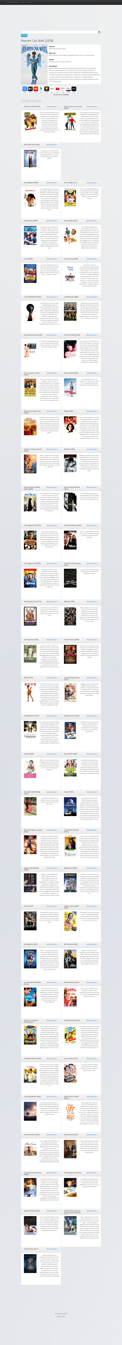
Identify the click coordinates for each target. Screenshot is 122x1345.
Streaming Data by (57, 94)
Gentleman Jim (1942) (71, 716)
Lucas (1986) (28, 259)
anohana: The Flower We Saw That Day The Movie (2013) (72, 1212)
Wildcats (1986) (69, 601)
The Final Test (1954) (31, 640)
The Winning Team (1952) (72, 1173)
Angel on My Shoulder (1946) (31, 869)
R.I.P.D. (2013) (28, 906)
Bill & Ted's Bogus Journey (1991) (33, 831)
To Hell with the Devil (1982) (71, 831)
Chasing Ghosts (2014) (31, 716)
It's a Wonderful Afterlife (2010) (32, 983)
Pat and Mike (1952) (71, 221)
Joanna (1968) (29, 754)
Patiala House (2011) (71, 1135)
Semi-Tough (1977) (70, 183)
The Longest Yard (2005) (32, 563)
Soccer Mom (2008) (70, 754)
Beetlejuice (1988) (70, 868)
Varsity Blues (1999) (31, 221)
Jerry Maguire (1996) (31, 183)
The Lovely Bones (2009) (32, 1096)
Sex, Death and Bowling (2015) (32, 793)
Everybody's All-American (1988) (32, 1174)
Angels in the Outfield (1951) (71, 907)
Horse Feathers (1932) (71, 982)
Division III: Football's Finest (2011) (31, 1021)
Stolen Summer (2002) (32, 1135)
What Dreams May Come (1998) (32, 412)
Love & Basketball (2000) (32, 297)
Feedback (30, 2)
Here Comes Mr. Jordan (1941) (32, 374)
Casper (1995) (69, 792)
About (22, 2)
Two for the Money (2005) (72, 525)
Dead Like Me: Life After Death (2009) (32, 488)
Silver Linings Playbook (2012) (72, 488)
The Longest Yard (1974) (32, 525)
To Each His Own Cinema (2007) (72, 564)
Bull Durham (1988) (70, 944)
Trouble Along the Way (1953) (71, 678)
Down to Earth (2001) (71, 373)
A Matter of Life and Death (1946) (33, 450)
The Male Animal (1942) (72, 1020)
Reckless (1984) (69, 449)
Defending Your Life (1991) (33, 335)
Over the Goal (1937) (71, 1058)
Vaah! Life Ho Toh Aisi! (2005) (71, 1097)
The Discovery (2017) (31, 1249)
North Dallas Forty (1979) (32, 601)
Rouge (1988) (68, 411)
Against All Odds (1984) (32, 1211)
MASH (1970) (28, 678)
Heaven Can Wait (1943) (32, 106)
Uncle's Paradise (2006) (72, 335)
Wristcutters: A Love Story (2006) (73, 107)
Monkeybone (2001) (31, 944)
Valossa (58, 1313)
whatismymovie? (12, 2)
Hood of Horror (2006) (71, 640)
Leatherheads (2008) (71, 297)
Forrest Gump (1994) (71, 259)
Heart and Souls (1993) (32, 144)
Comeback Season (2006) (32, 1058)
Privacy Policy (61, 1316)
